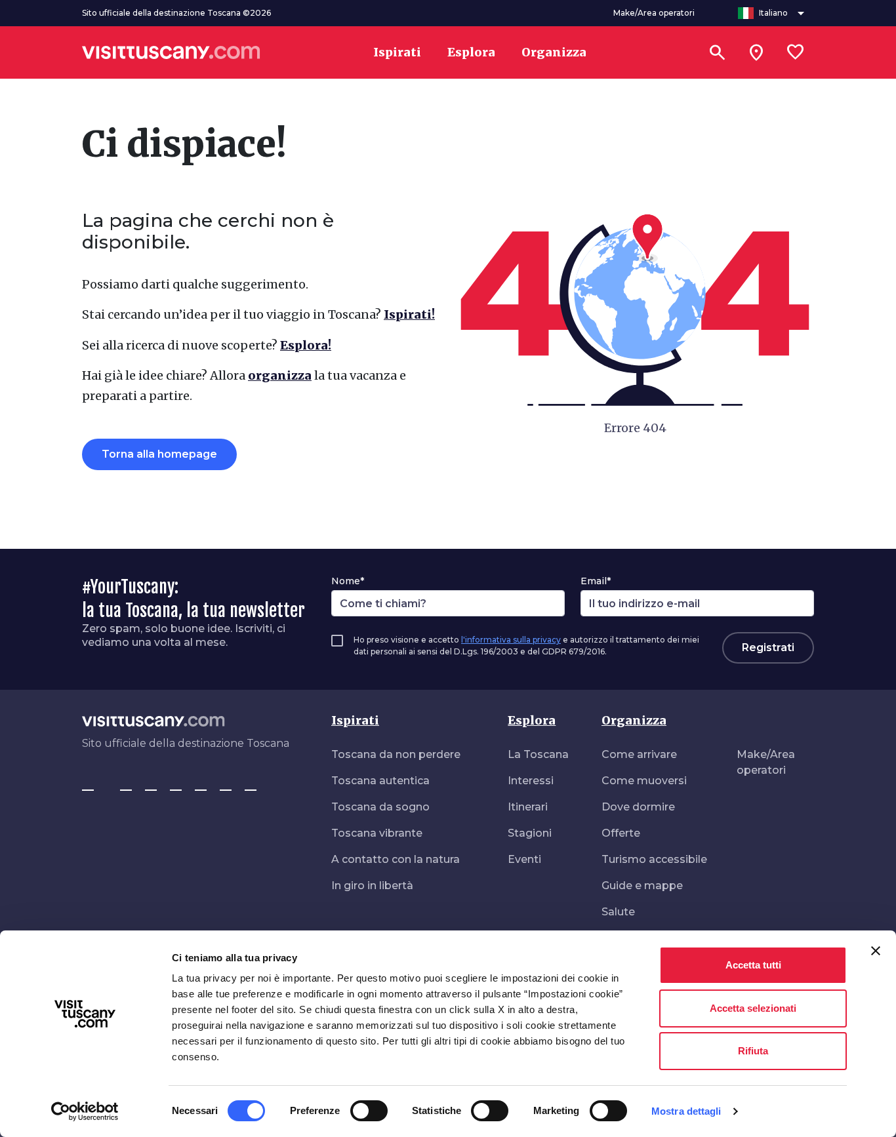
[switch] (369, 1110)
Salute (618, 912)
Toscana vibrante (376, 833)
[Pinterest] (176, 784)
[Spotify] (250, 784)
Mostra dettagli (686, 1111)
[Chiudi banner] (875, 950)
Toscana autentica (380, 780)
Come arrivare (639, 754)
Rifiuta (753, 1050)
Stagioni (530, 833)
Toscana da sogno (380, 807)
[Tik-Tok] (151, 784)
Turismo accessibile (654, 859)
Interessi (531, 780)
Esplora (532, 720)
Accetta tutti (753, 964)
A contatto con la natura (395, 859)
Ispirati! (409, 314)
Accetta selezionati (753, 1008)
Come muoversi (644, 780)
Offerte (620, 833)
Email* (595, 581)
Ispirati (355, 720)
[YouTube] (201, 784)
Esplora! (305, 345)
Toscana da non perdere (395, 754)
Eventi (524, 859)
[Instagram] (126, 784)
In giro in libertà (372, 885)
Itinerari (528, 807)
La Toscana (538, 754)
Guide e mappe (642, 885)
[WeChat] (226, 784)
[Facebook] (88, 784)
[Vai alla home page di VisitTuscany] (171, 52)
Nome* (347, 581)
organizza (280, 375)
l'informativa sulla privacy (511, 640)
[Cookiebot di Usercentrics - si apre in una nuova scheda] (85, 1111)
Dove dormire (638, 807)
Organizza (633, 720)
